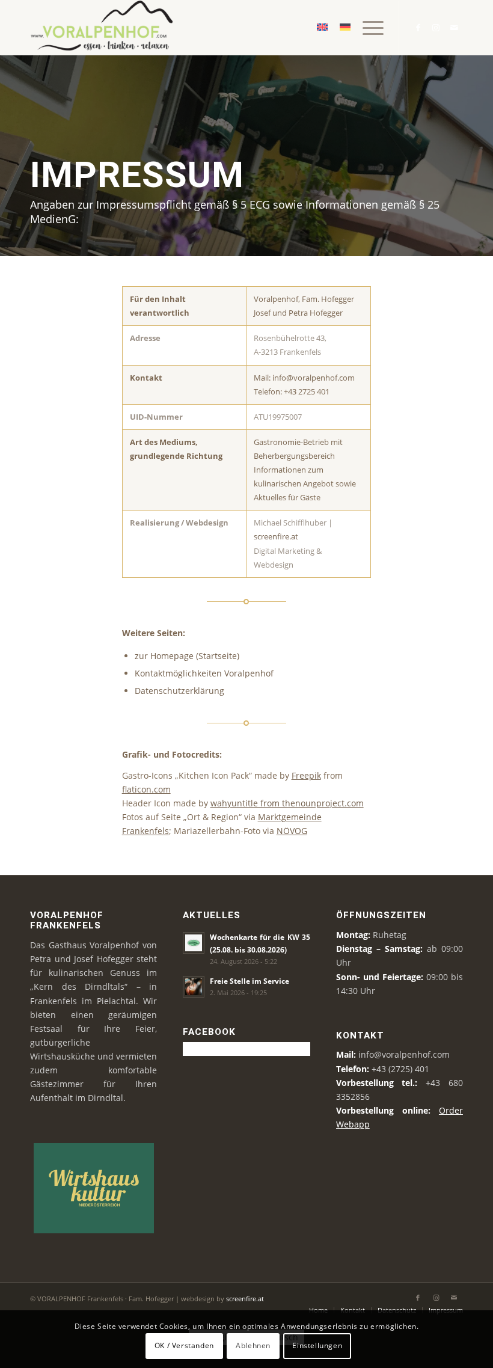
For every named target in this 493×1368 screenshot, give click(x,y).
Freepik (306, 775)
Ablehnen (253, 1345)
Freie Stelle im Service (249, 981)
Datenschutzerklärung (179, 690)
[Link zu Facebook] (418, 28)
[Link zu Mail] (454, 28)
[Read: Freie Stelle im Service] (193, 987)
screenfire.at (276, 536)
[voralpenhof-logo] (105, 28)
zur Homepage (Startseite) (187, 655)
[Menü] (367, 28)
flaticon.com (146, 789)
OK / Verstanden (184, 1345)
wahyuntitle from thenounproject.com (287, 803)
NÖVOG (292, 830)
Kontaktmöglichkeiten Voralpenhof (204, 673)
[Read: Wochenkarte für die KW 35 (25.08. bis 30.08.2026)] (193, 943)
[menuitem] (367, 28)
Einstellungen (317, 1345)
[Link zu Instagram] (436, 28)
